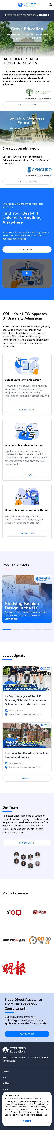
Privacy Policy (25, 1115)
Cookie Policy (11, 1115)
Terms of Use (42, 1115)
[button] (27, 1077)
